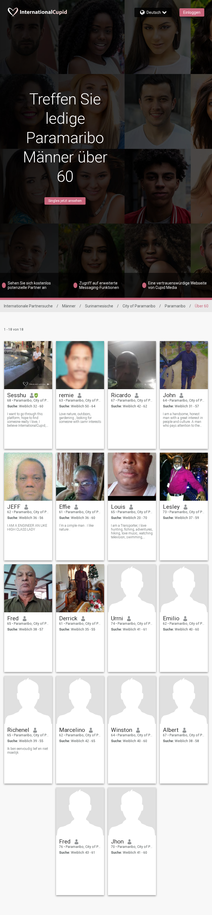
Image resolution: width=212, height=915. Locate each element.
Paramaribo (175, 306)
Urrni (117, 618)
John (169, 395)
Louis (118, 506)
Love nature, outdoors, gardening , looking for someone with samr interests (80, 418)
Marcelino (72, 730)
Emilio (171, 618)
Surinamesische (99, 306)
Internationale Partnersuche (28, 306)
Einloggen (191, 12)
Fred (13, 618)
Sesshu (16, 395)
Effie (64, 506)
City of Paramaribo (139, 306)
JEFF (13, 506)
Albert (171, 730)
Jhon (117, 841)
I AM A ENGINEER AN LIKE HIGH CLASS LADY (27, 527)
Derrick (68, 618)
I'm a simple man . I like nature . (76, 527)
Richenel (18, 730)
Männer (69, 306)
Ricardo (121, 395)
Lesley (171, 506)
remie (66, 395)
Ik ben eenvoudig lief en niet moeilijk (27, 751)
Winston (121, 730)
